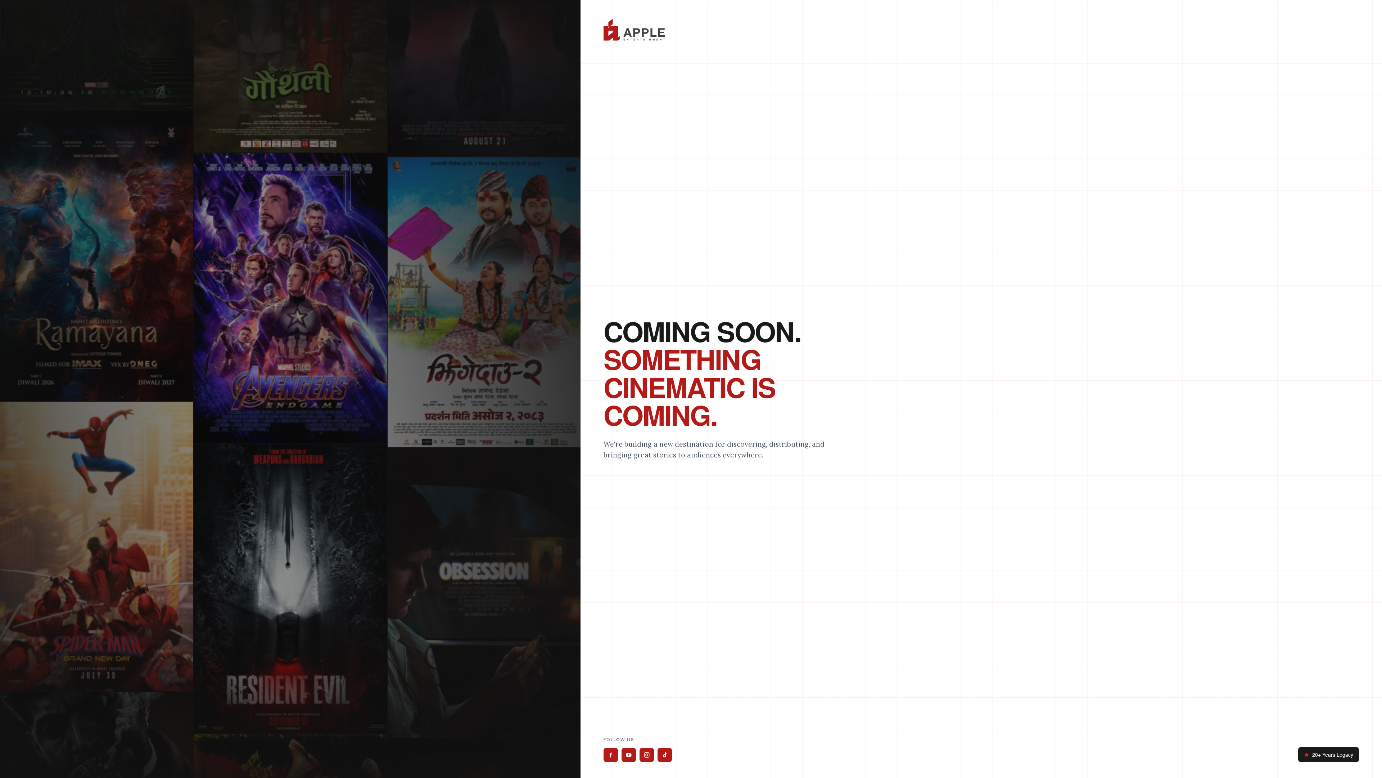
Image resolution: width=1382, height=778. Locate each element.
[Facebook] (611, 755)
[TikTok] (665, 755)
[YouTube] (629, 755)
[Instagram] (647, 755)
